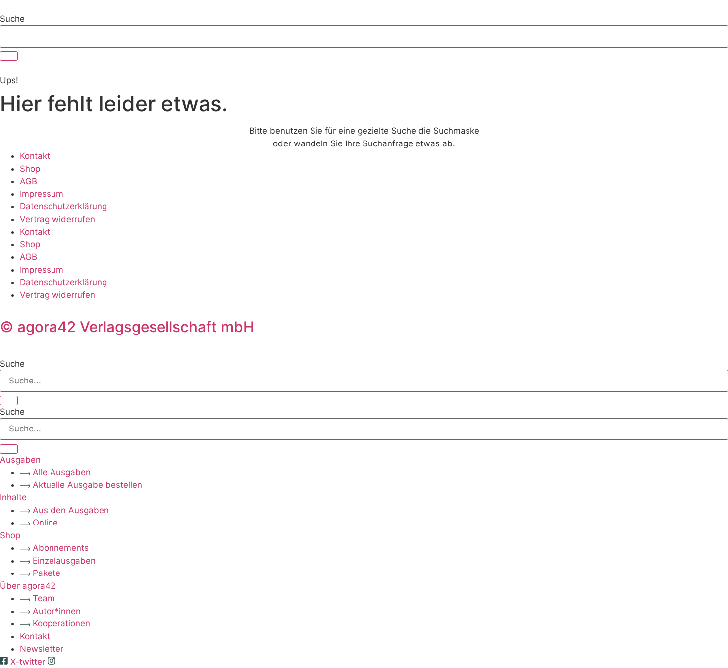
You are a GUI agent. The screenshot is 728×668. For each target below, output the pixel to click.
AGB (28, 181)
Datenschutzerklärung (63, 206)
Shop (30, 169)
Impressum (41, 194)
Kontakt (35, 156)
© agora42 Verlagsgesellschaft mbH (127, 326)
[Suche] (9, 56)
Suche (12, 19)
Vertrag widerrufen (57, 219)
